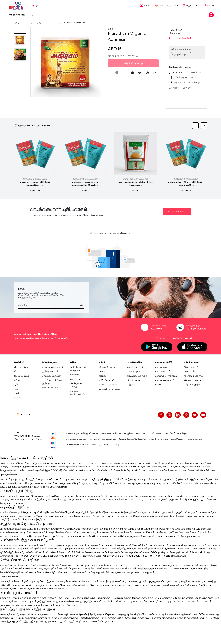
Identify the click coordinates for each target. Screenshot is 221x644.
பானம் (158, 384)
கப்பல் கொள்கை (178, 439)
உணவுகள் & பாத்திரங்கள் (166, 375)
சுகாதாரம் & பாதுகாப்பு (193, 375)
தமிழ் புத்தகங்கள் (106, 380)
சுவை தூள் (75, 379)
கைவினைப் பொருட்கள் (137, 375)
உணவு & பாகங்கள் (50, 387)
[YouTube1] (203, 415)
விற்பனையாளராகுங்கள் (123, 433)
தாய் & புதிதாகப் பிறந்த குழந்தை (52, 382)
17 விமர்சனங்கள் (184, 38)
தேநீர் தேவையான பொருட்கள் (78, 369)
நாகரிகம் (102, 375)
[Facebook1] (161, 415)
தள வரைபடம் (105, 444)
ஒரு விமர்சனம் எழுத (177, 211)
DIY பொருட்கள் (134, 380)
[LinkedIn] (178, 415)
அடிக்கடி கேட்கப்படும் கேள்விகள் (132, 439)
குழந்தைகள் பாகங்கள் (52, 371)
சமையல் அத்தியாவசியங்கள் (78, 392)
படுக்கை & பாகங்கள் (193, 380)
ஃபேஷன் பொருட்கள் (107, 367)
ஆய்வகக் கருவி (191, 367)
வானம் (102, 371)
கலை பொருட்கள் (134, 371)
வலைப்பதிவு (141, 433)
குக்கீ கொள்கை (195, 439)
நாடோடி (17, 380)
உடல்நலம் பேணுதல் (192, 384)
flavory (179, 33)
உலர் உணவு (75, 374)
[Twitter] (195, 415)
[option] (66, 62)
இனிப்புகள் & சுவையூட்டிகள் (35, 179)
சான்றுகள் (118, 444)
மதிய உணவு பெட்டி (163, 371)
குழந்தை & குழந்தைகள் (52, 367)
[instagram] (169, 415)
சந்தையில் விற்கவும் (181, 54)
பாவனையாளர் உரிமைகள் (76, 439)
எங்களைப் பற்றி (72, 433)
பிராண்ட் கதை (155, 433)
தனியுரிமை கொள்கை (158, 439)
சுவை (110, 28)
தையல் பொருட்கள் (135, 367)
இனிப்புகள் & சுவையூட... (49, 23)
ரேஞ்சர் (17, 397)
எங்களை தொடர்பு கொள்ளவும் (103, 439)
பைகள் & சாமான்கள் (108, 384)
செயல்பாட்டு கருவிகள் (51, 375)
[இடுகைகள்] (186, 415)
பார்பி (16, 371)
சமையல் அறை (161, 367)
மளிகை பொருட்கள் (28, 23)
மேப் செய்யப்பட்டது (22, 375)
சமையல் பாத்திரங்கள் (164, 380)
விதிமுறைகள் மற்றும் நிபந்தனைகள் (81, 444)
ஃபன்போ (17, 393)
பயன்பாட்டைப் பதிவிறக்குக (175, 433)
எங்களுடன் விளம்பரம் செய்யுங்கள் (96, 433)
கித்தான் (131, 384)
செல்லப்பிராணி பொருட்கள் (110, 389)
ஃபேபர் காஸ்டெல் (21, 367)
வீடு (15, 23)
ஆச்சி (16, 384)
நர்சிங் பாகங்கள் (191, 371)
